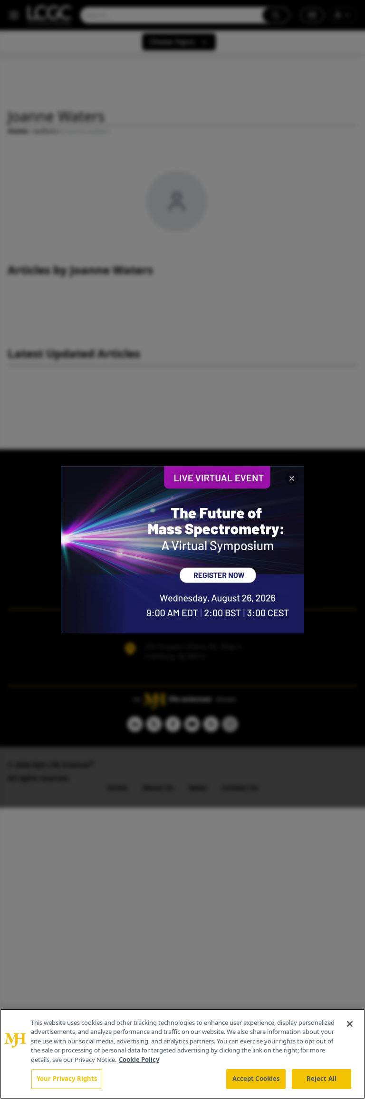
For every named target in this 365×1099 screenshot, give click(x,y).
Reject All (321, 1078)
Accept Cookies (256, 1078)
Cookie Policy (139, 1059)
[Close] (349, 1023)
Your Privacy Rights (67, 1078)
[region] (182, 1054)
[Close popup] (291, 478)
